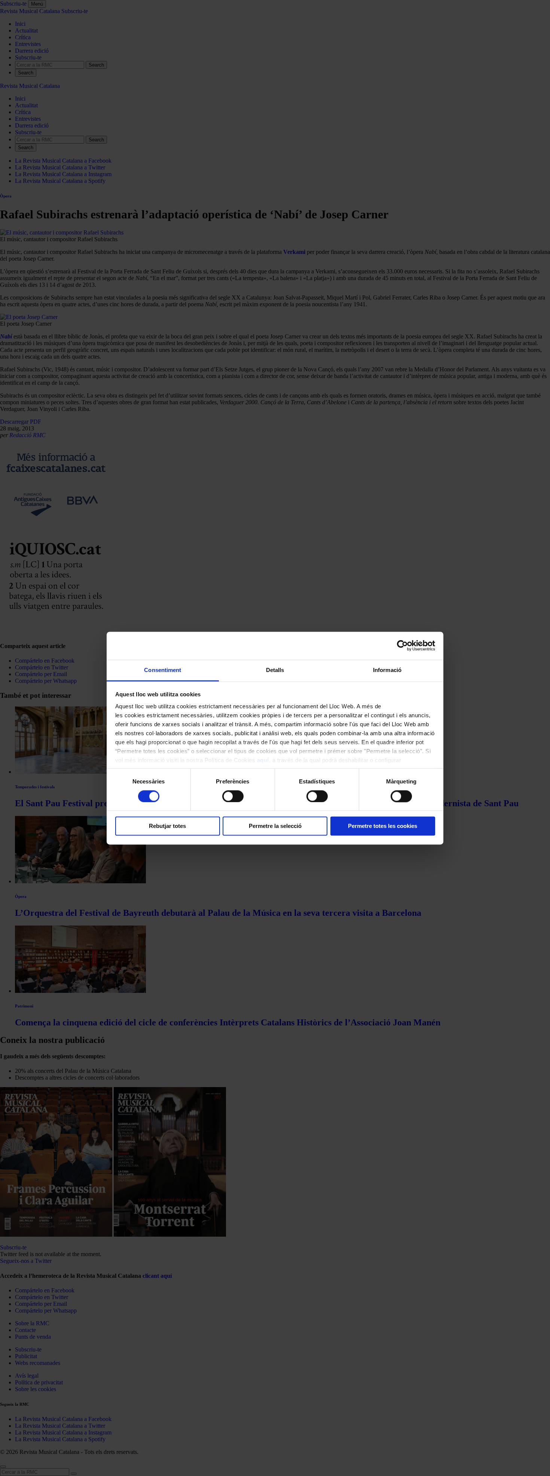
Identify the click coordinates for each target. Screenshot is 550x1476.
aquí (263, 760)
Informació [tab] (387, 670)
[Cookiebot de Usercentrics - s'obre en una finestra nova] (402, 645)
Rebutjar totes (167, 826)
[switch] (233, 796)
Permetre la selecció (275, 826)
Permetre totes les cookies (382, 826)
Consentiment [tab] (162, 670)
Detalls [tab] (275, 670)
